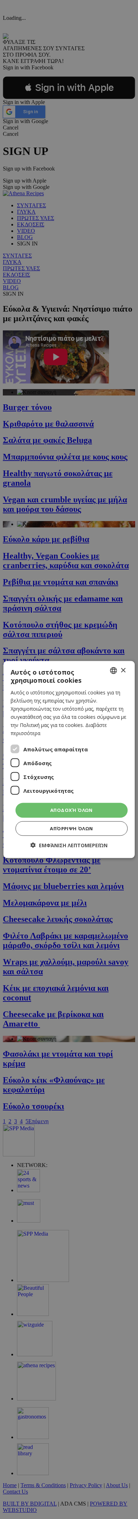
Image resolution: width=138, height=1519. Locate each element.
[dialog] (69, 759)
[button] (69, 845)
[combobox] (113, 670)
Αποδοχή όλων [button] (71, 810)
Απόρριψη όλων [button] (71, 828)
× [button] (123, 670)
